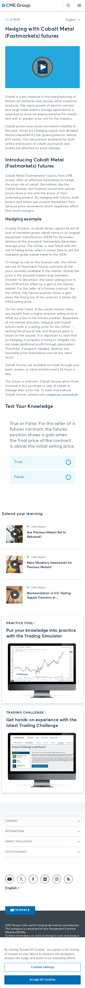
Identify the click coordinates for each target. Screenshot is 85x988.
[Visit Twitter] (21, 880)
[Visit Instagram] (56, 880)
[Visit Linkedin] (45, 880)
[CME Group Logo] (16, 5)
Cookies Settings (42, 967)
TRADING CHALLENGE (25, 712)
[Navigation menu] (79, 5)
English (70, 19)
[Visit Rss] (68, 880)
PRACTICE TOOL (19, 623)
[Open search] (68, 5)
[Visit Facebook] (33, 880)
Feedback (22, 910)
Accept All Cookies (42, 979)
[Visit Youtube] (9, 880)
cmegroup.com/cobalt (62, 394)
